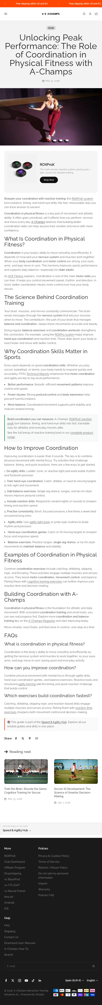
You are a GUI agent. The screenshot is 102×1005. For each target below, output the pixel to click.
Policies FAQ (46, 895)
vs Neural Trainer (15, 891)
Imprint (42, 883)
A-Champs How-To (16, 948)
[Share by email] (36, 738)
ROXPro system (65, 334)
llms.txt (8, 896)
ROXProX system (82, 198)
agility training (26, 684)
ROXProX (10, 856)
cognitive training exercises (44, 581)
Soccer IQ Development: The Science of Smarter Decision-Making (72, 792)
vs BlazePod (12, 879)
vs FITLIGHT (12, 885)
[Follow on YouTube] (26, 980)
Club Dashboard (14, 861)
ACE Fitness (15, 276)
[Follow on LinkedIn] (40, 980)
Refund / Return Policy (53, 867)
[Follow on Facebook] (6, 980)
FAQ (7, 925)
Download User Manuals (19, 943)
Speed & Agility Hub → (17, 830)
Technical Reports (38, 373)
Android (9, 902)
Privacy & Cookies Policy (53, 856)
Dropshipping (12, 873)
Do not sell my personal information (53, 875)
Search (8, 954)
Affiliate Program (14, 867)
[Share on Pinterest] (29, 738)
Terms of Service (49, 861)
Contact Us (11, 937)
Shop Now (49, 180)
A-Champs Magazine (41, 620)
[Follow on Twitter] (13, 980)
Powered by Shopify (32, 994)
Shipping (9, 931)
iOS (6, 908)
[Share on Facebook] (16, 738)
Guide (51, 28)
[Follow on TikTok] (33, 980)
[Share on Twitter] (23, 738)
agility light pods (39, 522)
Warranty (44, 889)
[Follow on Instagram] (19, 980)
